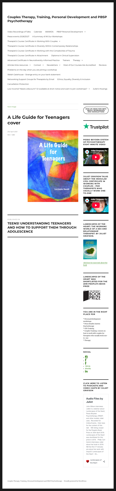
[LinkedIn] (86, 372)
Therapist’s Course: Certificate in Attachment (27, 55)
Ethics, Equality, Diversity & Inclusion (73, 79)
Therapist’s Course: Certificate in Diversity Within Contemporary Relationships (42, 46)
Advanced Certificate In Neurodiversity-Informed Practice (33, 60)
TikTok (87, 366)
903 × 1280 (11, 135)
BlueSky (88, 369)
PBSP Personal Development (70, 32)
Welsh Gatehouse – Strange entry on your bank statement (33, 75)
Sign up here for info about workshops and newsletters (96, 110)
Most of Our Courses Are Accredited (79, 65)
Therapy (76, 60)
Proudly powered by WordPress (75, 481)
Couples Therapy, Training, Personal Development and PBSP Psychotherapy (34, 481)
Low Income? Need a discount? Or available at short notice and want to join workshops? (47, 89)
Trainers (66, 60)
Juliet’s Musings (100, 89)
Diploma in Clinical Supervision (65, 55)
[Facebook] (85, 361)
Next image (11, 107)
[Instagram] (86, 357)
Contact (37, 65)
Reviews (102, 65)
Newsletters (52, 65)
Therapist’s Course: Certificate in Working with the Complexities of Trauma (41, 51)
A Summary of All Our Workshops (47, 36)
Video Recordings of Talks (19, 32)
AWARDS (49, 32)
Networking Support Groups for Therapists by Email (30, 79)
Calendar (38, 32)
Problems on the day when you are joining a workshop (32, 70)
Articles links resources (17, 65)
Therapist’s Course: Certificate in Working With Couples (32, 41)
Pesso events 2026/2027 (18, 36)
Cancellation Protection (18, 84)
